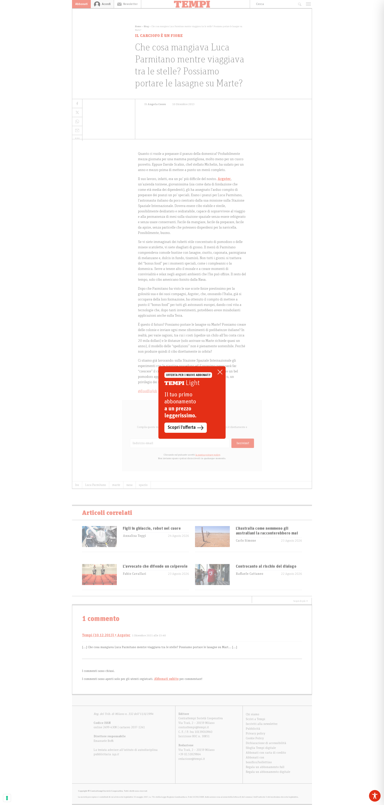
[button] (77, 138)
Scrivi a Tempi (255, 719)
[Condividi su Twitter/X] (77, 112)
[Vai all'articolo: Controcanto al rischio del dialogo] (212, 577)
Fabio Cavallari (134, 573)
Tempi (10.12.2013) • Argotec (106, 635)
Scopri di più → (300, 601)
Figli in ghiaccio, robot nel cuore (152, 528)
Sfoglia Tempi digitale (261, 747)
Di (155, 104)
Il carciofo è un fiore (159, 36)
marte (116, 485)
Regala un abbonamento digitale (268, 771)
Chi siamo (252, 714)
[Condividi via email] (77, 130)
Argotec (224, 179)
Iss (77, 485)
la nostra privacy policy (207, 455)
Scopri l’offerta (182, 427)
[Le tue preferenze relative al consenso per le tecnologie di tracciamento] (7, 798)
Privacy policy (255, 733)
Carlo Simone (246, 540)
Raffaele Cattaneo (249, 573)
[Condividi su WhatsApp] (77, 121)
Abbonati (81, 4)
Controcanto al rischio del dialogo (266, 566)
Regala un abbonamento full (265, 767)
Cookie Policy (255, 738)
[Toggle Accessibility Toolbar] (375, 796)
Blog (146, 26)
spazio (143, 485)
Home (138, 26)
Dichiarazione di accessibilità (266, 743)
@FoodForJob (147, 391)
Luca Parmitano (95, 485)
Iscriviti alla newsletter (262, 723)
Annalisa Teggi (134, 535)
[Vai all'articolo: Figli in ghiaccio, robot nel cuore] (99, 539)
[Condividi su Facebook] (77, 103)
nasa (129, 485)
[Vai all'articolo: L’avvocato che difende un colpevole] (99, 577)
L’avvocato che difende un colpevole (155, 566)
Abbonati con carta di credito (266, 752)
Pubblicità (253, 728)
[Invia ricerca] (299, 4)
